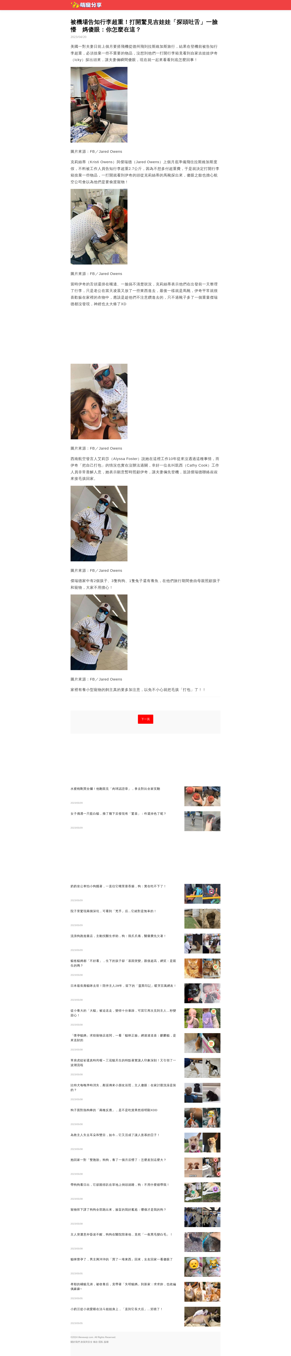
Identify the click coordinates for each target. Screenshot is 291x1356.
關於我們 (75, 1342)
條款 (95, 1342)
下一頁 (145, 719)
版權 (106, 1342)
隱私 (101, 1342)
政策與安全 (86, 1342)
